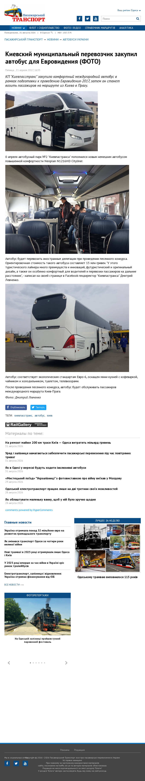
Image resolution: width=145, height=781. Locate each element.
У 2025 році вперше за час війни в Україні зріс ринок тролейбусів (34, 564)
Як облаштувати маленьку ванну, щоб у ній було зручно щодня (50, 499)
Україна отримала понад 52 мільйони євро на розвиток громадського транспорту (34, 532)
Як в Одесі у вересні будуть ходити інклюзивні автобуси (45, 468)
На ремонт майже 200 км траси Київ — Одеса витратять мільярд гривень (58, 442)
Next (66, 663)
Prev (9, 663)
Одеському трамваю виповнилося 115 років (107, 577)
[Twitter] (87, 18)
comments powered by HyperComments (29, 510)
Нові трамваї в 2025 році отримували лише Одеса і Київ (36, 553)
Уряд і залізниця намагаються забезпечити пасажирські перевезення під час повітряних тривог (68, 455)
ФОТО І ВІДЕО (72, 27)
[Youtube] (95, 18)
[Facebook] (79, 18)
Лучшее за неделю (107, 520)
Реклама (64, 750)
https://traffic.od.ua (28, 12)
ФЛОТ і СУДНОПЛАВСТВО (44, 27)
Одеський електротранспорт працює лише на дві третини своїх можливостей (61, 489)
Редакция (79, 750)
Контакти (72, 33)
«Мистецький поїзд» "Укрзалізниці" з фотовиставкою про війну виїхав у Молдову (63, 478)
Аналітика (126, 27)
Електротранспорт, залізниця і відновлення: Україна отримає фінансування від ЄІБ (33, 575)
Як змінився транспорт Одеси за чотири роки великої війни (33, 542)
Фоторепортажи (37, 595)
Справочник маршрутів (100, 27)
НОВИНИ (16, 27)
